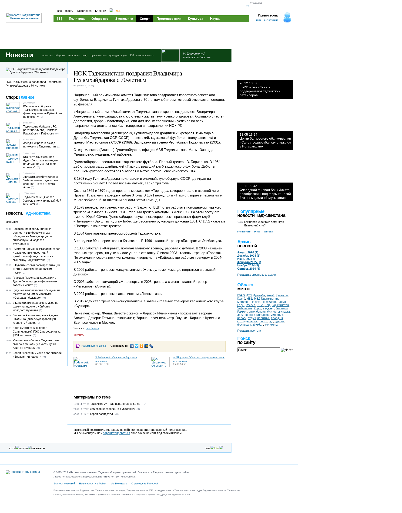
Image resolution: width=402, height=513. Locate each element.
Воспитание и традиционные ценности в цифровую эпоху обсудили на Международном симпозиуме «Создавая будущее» (32, 236)
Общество (99, 18)
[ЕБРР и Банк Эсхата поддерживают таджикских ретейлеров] (265, 66)
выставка (284, 311)
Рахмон (283, 302)
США (260, 305)
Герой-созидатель (102, 414)
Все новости (65, 11)
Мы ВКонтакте (119, 483)
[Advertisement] (142, 35)
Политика (77, 18)
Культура (195, 18)
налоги (241, 318)
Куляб (241, 298)
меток (243, 288)
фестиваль (244, 324)
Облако (245, 284)
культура (114, 55)
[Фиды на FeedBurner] (284, 6)
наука (124, 55)
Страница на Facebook (144, 483)
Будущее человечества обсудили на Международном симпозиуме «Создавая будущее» (36, 294)
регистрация (271, 19)
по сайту (246, 342)
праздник (277, 318)
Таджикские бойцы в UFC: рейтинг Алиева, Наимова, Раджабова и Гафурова (40, 130)
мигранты (262, 315)
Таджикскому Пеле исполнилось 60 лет (116, 403)
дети (240, 315)
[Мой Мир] (146, 346)
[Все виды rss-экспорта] (291, 6)
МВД (250, 298)
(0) (144, 403)
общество (60, 55)
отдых (252, 318)
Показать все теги (249, 330)
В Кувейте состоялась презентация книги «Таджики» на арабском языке (36, 269)
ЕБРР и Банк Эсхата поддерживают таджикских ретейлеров (260, 89)
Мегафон (243, 302)
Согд (268, 305)
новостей (247, 245)
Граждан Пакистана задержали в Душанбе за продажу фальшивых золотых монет (35, 281)
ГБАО (241, 295)
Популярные (250, 211)
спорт (85, 55)
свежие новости (145, 55)
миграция (277, 315)
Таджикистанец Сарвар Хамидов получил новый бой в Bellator (42, 201)
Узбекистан (244, 308)
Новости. (28, 213)
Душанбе (259, 295)
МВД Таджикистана (266, 298)
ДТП (249, 295)
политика (47, 55)
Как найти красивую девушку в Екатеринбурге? (264, 223)
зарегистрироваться (116, 433)
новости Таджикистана (261, 215)
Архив (243, 241)
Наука (215, 18)
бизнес (271, 311)
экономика (74, 55)
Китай (271, 295)
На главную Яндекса (93, 345)
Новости (19, 55)
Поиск (243, 338)
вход (258, 19)
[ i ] (59, 18)
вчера (12, 448)
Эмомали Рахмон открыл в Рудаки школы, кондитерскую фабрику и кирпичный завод (35, 319)
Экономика (124, 18)
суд (271, 321)
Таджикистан (280, 305)
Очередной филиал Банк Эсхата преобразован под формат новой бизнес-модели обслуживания (265, 191)
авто (252, 311)
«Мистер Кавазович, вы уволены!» (112, 409)
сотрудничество (247, 321)
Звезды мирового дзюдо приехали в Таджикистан (39, 144)
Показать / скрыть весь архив (256, 274)
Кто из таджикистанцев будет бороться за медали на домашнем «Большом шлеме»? (40, 162)
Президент (269, 302)
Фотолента (84, 11)
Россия (250, 305)
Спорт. (20, 97)
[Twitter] (136, 346)
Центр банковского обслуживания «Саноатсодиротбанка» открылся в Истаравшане (265, 140)
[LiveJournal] (151, 346)
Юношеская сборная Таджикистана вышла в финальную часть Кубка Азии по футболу (42, 111)
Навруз (255, 302)
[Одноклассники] (141, 346)
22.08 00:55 (256, 3)
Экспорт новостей (64, 483)
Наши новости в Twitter (92, 483)
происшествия (99, 55)
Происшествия (169, 18)
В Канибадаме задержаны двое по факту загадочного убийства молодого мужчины (35, 306)
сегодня (23, 448)
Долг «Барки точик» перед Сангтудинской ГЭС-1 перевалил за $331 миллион (36, 331)
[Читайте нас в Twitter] (276, 6)
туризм (279, 321)
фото (208, 448)
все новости (244, 231)
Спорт (145, 18)
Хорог (257, 308)
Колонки (100, 11)
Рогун (241, 305)
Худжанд (268, 308)
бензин (261, 311)
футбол (258, 324)
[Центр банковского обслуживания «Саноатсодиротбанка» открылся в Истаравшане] (265, 117)
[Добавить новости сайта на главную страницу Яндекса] (267, 6)
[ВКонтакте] (131, 346)
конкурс (250, 315)
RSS (132, 55)
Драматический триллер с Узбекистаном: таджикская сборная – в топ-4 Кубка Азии (40, 182)
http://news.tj (93, 328)
